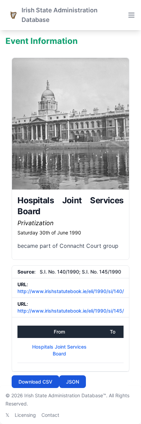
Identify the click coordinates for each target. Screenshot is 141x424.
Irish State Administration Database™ (65, 395)
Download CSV (35, 382)
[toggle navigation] (131, 15)
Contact (50, 415)
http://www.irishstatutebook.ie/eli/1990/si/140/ (70, 291)
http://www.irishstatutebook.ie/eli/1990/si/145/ (70, 311)
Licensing (25, 415)
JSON (72, 382)
